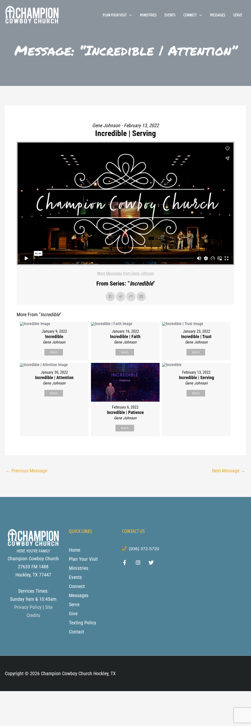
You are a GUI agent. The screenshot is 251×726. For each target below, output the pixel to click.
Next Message (229, 471)
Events (170, 15)
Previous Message (26, 471)
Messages (217, 15)
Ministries (148, 15)
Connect (190, 15)
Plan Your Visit (115, 15)
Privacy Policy (27, 607)
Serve (237, 15)
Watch (54, 352)
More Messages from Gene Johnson (125, 273)
